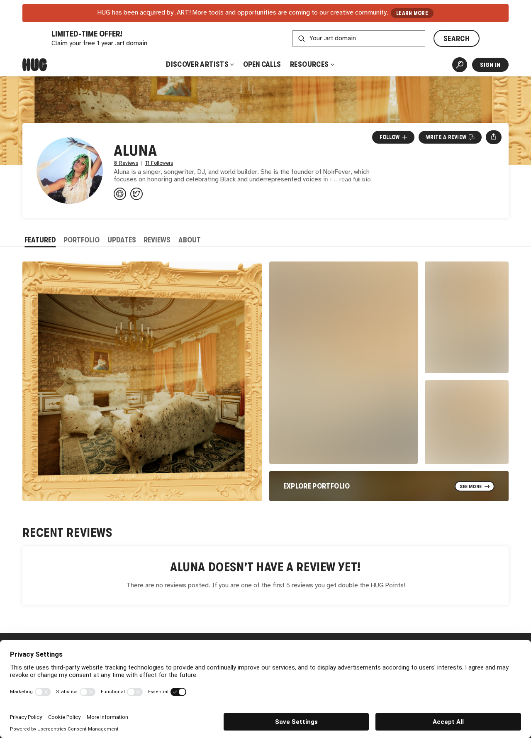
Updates (121, 240)
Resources (310, 64)
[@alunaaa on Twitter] (136, 194)
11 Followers (159, 163)
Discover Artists (197, 64)
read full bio (355, 180)
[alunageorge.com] (120, 194)
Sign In (490, 64)
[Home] (34, 65)
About (189, 240)
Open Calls (262, 64)
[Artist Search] (459, 64)
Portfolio (81, 240)
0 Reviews (126, 163)
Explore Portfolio (316, 486)
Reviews (157, 240)
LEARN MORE (412, 13)
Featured (40, 240)
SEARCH (456, 38)
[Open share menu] (493, 137)
